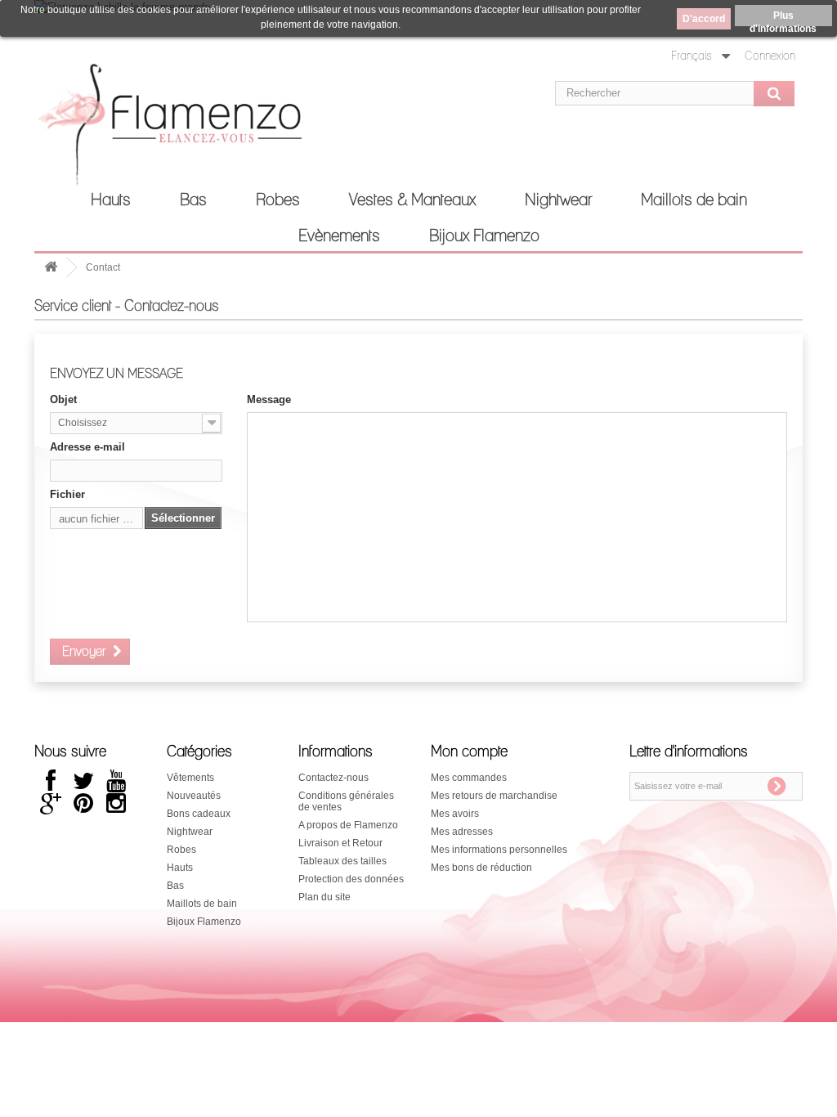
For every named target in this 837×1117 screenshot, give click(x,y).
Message (269, 399)
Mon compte (469, 752)
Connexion (770, 56)
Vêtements (190, 777)
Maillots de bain (694, 200)
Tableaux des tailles (342, 861)
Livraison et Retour (340, 843)
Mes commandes (469, 777)
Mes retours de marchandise (494, 795)
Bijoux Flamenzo (484, 236)
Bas (193, 200)
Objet (63, 399)
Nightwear (558, 200)
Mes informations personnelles (499, 849)
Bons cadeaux (199, 813)
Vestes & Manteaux (412, 200)
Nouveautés (194, 795)
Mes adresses (462, 831)
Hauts (111, 200)
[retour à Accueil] (50, 268)
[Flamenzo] (154, 130)
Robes (278, 200)
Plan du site (324, 897)
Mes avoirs (455, 813)
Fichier (67, 494)
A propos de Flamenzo (348, 825)
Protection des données (351, 879)
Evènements (339, 236)
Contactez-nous (333, 777)
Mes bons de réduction (481, 867)
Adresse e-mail (87, 447)
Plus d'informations (783, 18)
